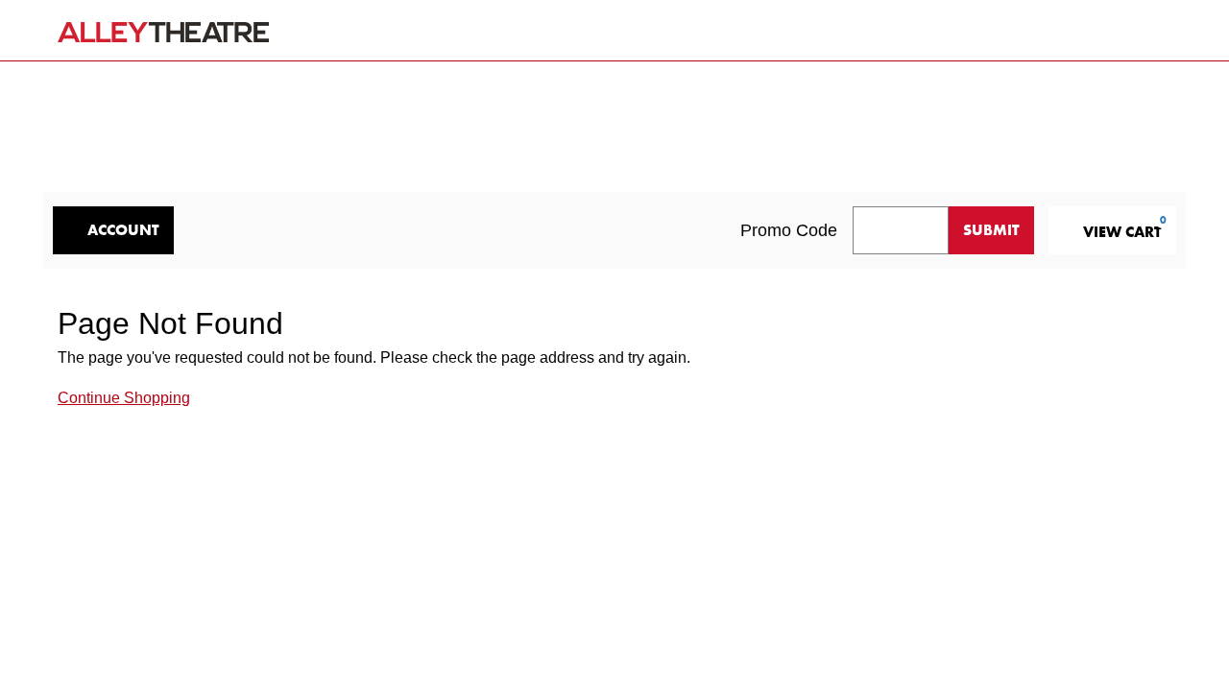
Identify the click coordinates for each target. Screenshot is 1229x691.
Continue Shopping (124, 398)
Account (123, 230)
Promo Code (788, 230)
